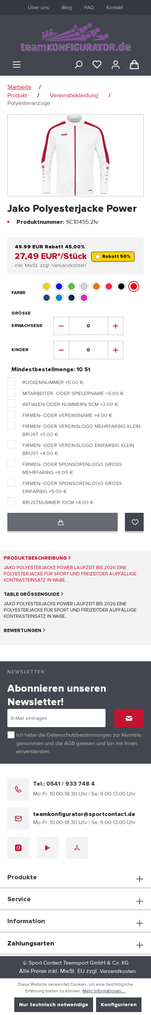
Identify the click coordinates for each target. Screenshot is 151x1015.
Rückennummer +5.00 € (53, 382)
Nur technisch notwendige (53, 1004)
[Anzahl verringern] (61, 326)
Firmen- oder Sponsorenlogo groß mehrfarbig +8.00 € (72, 468)
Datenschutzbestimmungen (79, 735)
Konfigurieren (119, 1004)
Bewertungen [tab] (22, 630)
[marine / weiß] (71, 297)
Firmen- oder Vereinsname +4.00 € (67, 415)
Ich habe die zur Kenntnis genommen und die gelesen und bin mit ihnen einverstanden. (78, 743)
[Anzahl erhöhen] (116, 326)
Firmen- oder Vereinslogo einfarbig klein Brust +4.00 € (78, 449)
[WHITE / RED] (133, 286)
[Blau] (59, 286)
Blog (67, 7)
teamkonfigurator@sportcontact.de (84, 814)
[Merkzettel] (97, 65)
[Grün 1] (71, 286)
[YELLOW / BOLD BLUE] (46, 297)
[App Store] (77, 848)
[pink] (84, 297)
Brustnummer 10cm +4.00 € (58, 502)
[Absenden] (129, 718)
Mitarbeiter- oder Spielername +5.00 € (73, 393)
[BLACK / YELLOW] (46, 286)
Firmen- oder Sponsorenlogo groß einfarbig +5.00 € (72, 487)
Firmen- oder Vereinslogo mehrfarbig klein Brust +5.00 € (81, 430)
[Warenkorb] (134, 65)
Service (19, 899)
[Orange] (96, 286)
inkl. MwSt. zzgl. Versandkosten (50, 265)
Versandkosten (118, 971)
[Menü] (16, 65)
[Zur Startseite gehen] (75, 37)
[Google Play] (48, 848)
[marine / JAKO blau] (59, 297)
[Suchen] (78, 65)
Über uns (38, 7)
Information (26, 921)
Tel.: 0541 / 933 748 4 (64, 784)
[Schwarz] (121, 286)
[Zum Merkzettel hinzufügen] (135, 522)
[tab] (72, 569)
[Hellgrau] (84, 286)
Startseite (19, 87)
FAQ (89, 7)
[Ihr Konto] (115, 65)
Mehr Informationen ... (104, 991)
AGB (69, 743)
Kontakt (114, 7)
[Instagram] (18, 848)
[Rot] (109, 286)
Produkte (22, 877)
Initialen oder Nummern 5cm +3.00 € (70, 404)
